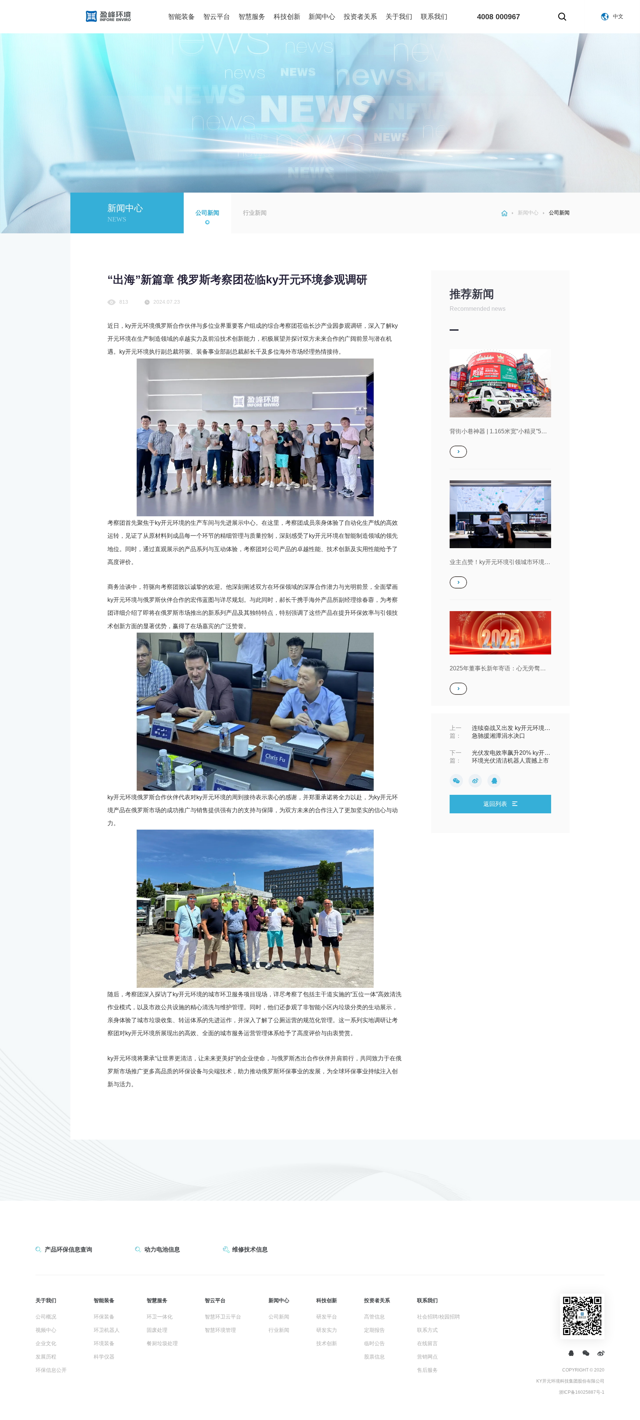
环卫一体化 (160, 1317)
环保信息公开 (51, 1370)
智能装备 (181, 16)
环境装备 (104, 1343)
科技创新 (287, 16)
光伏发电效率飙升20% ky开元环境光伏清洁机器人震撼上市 (511, 757)
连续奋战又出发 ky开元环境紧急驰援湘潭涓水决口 (511, 732)
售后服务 (427, 1370)
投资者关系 (360, 16)
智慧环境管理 (220, 1330)
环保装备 (104, 1317)
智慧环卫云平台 (223, 1317)
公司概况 (46, 1317)
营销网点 (427, 1357)
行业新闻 (255, 213)
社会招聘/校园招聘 (438, 1317)
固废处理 (157, 1330)
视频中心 (46, 1330)
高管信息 (374, 1317)
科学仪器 (104, 1357)
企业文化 (46, 1343)
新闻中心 (322, 16)
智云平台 (216, 16)
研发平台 (326, 1317)
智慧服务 (252, 16)
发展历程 (46, 1357)
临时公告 (374, 1343)
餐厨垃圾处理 (162, 1343)
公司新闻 (207, 213)
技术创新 (326, 1343)
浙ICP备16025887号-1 (581, 1392)
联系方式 (427, 1330)
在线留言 (427, 1343)
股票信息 (374, 1357)
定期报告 (374, 1330)
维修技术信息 (250, 1249)
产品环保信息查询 (68, 1249)
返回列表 (496, 804)
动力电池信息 (162, 1249)
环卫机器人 (107, 1330)
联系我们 (434, 16)
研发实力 (326, 1330)
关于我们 (399, 16)
